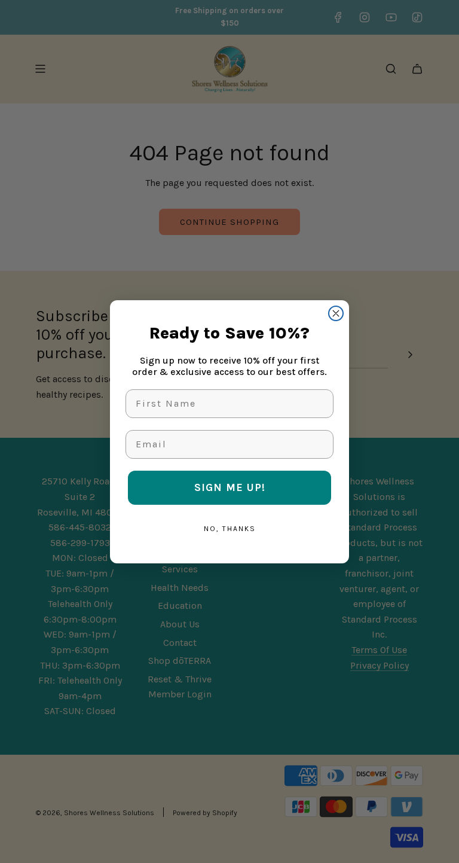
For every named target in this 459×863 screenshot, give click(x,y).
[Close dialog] (336, 313)
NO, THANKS (230, 528)
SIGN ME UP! (229, 487)
